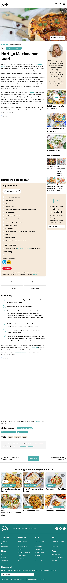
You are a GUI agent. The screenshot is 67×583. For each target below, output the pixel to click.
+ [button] (18, 191)
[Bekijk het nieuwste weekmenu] (56, 100)
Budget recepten (39, 552)
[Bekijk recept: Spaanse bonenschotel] (55, 501)
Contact (3, 557)
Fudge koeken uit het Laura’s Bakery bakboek (11, 458)
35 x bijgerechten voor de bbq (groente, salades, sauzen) (61, 170)
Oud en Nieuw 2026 (57, 557)
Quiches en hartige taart (15, 48)
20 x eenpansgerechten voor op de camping (51, 187)
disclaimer (35, 274)
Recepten (4, 544)
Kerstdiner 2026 (56, 554)
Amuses (20, 549)
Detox (53, 544)
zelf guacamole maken (23, 248)
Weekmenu (4, 541)
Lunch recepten (22, 544)
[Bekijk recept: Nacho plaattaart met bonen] (11, 480)
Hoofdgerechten (23, 432)
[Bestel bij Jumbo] (9, 262)
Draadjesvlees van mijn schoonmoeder (57, 458)
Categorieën (4, 546)
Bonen (10, 437)
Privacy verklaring (32, 579)
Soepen (5, 507)
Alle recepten (33, 458)
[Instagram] (56, 528)
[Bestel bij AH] (4, 262)
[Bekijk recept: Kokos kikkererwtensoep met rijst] (11, 501)
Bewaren (13, 282)
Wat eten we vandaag (58, 541)
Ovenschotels (38, 549)
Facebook (23, 446)
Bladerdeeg (17, 437)
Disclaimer (43, 579)
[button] (2, 44)
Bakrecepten (38, 555)
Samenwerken (5, 560)
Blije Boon (38, 421)
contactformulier (38, 443)
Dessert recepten (23, 561)
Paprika (24, 437)
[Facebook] (60, 528)
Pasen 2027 (55, 560)
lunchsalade (30, 92)
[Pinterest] (64, 528)
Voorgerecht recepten (24, 552)
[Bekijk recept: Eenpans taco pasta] (33, 501)
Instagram (30, 446)
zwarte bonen (34, 347)
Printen (14, 288)
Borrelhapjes (55, 546)
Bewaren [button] (7, 268)
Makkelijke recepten (40, 541)
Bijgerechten (21, 558)
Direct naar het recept (57, 37)
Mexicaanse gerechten (9, 432)
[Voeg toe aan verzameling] (63, 11)
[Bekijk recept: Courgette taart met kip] (55, 480)
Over (2, 554)
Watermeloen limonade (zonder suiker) (61, 187)
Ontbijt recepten (22, 541)
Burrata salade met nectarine (51, 167)
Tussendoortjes (22, 546)
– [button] (4, 191)
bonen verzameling (20, 352)
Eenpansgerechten (58, 507)
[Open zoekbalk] (60, 4)
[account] (56, 4)
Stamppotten (38, 546)
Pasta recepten (29, 507)
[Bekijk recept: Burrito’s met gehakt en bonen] (33, 480)
